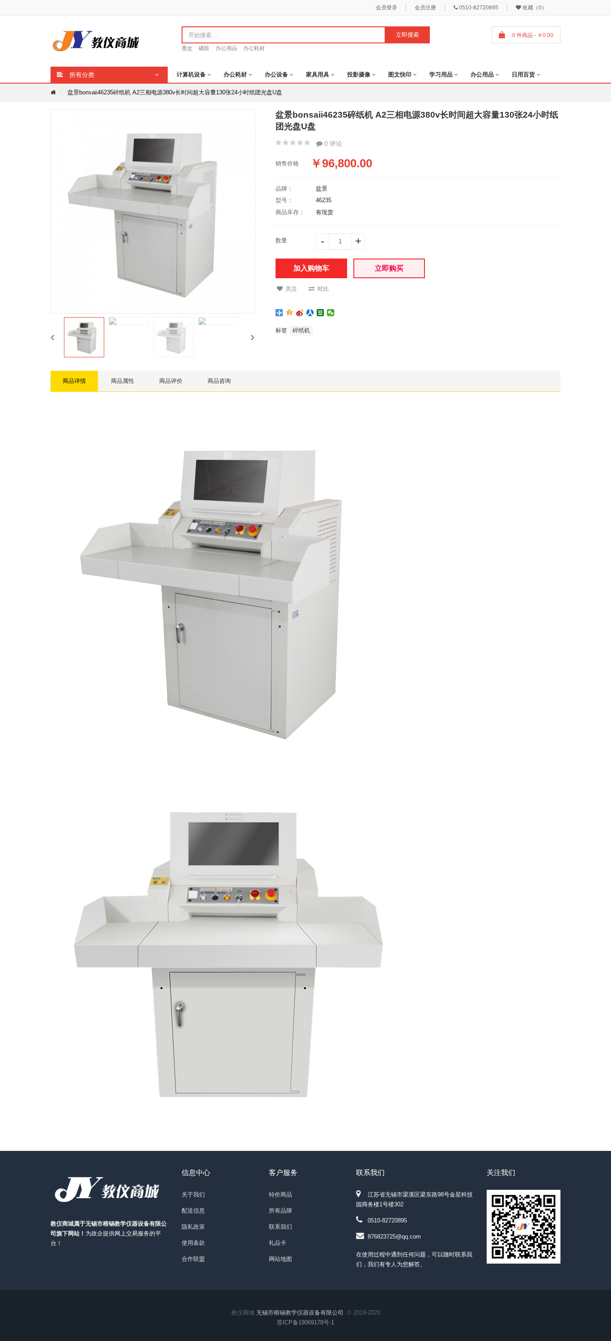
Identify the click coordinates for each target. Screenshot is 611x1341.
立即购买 (389, 268)
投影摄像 (358, 74)
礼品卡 (277, 1242)
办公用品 (226, 48)
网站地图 (280, 1259)
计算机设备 (191, 74)
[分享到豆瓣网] (320, 312)
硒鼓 (204, 48)
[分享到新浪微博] (300, 312)
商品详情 (74, 381)
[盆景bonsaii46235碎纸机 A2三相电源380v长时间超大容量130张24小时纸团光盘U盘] (84, 337)
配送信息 (193, 1210)
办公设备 (276, 74)
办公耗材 (254, 48)
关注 (291, 288)
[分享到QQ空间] (289, 312)
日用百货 (523, 74)
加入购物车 (311, 268)
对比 (323, 288)
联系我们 (280, 1226)
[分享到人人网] (310, 312)
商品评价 (170, 381)
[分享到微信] (331, 312)
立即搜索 (407, 34)
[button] (52, 337)
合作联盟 (193, 1259)
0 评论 (332, 143)
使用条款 (193, 1242)
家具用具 (317, 74)
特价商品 (280, 1194)
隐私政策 (193, 1226)
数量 (281, 240)
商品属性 (122, 381)
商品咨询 (219, 381)
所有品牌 (280, 1210)
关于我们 (193, 1194)
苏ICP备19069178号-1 (305, 1322)
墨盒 (187, 48)
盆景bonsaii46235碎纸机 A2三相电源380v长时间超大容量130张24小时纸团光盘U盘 (175, 92)
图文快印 (400, 74)
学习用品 (441, 74)
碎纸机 (301, 330)
